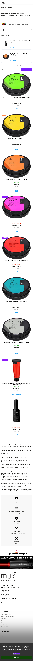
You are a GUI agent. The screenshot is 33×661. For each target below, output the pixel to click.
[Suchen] (26, 2)
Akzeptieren (16, 657)
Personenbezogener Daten (6, 614)
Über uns (3, 634)
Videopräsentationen (5, 640)
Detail (16, 109)
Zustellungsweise (4, 626)
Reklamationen (4, 624)
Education (3, 638)
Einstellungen (16, 653)
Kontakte (3, 622)
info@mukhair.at (4, 605)
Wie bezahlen (3, 618)
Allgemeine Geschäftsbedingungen (7, 616)
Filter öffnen (27, 69)
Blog (2, 636)
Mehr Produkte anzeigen (16, 65)
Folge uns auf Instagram (17, 554)
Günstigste (7, 69)
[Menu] (31, 2)
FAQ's (2, 620)
